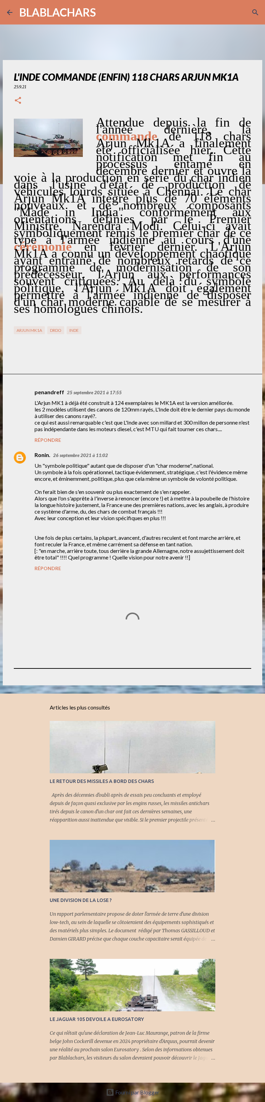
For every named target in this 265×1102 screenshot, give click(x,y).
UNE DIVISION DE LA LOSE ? (81, 900)
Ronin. (42, 454)
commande (126, 136)
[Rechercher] (105, 12)
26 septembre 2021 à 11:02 (80, 455)
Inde (74, 330)
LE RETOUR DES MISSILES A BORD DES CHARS (102, 781)
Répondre (48, 440)
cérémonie (43, 246)
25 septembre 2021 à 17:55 (94, 392)
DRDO (55, 330)
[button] (18, 101)
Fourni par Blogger (136, 1092)
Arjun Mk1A (29, 330)
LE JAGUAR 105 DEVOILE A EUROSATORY (97, 1019)
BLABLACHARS (57, 12)
